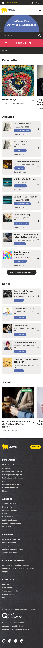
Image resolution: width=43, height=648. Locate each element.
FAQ (4, 597)
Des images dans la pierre (12, 475)
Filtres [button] (4, 51)
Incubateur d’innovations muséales (15, 565)
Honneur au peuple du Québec (14, 484)
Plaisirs (5, 491)
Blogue (5, 572)
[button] (32, 3)
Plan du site (6, 527)
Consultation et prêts (10, 591)
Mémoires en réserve (10, 488)
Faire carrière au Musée (11, 539)
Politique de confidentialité (12, 626)
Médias (4, 513)
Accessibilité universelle (11, 523)
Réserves (5, 584)
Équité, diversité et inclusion (13, 549)
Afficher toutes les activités (20, 272)
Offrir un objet (8, 588)
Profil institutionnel (9, 510)
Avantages (6, 546)
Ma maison (6, 468)
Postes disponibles (9, 543)
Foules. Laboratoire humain (12, 478)
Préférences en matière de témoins (15, 629)
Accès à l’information (10, 504)
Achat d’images (8, 594)
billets (34, 447)
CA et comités (7, 517)
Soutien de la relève (9, 552)
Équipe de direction (9, 520)
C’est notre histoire (9, 465)
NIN (3, 481)
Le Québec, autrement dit (12, 471)
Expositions (8, 460)
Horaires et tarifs (11, 3)
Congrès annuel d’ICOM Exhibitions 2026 (18, 568)
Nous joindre (7, 507)
